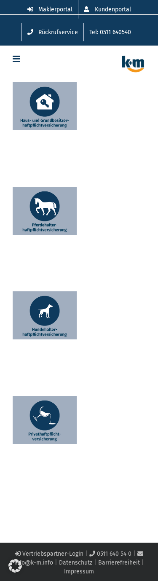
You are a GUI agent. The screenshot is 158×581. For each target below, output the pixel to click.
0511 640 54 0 (113, 553)
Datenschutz (75, 562)
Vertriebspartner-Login (52, 553)
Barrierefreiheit (119, 562)
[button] (15, 566)
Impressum (79, 571)
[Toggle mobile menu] (17, 58)
